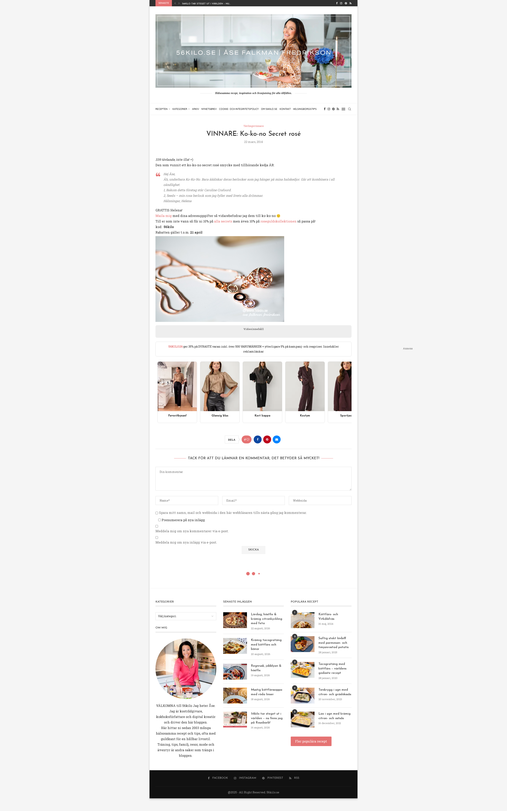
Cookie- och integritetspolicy (239, 108)
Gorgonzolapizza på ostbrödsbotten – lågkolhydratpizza (223, 4)
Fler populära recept (311, 741)
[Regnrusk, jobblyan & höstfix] (235, 672)
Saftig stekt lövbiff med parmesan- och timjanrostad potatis (333, 643)
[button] (175, 3)
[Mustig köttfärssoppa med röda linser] (235, 696)
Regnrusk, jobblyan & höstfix (266, 668)
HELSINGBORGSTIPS (305, 108)
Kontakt (285, 108)
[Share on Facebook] (258, 439)
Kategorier (179, 108)
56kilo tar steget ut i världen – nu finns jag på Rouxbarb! (267, 718)
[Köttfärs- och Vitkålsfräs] (302, 620)
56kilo (187, 706)
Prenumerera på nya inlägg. (183, 520)
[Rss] (351, 3)
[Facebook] (336, 3)
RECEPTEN (161, 108)
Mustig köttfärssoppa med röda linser (266, 692)
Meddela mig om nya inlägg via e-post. (186, 542)
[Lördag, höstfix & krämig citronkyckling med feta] (235, 620)
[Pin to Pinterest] (267, 439)
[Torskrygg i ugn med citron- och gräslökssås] (302, 696)
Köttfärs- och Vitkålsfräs (328, 616)
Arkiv (195, 108)
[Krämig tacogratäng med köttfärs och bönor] (235, 646)
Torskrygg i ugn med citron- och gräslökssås (334, 692)
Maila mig (163, 216)
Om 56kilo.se (269, 108)
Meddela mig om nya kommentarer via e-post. (192, 531)
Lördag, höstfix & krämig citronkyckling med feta (266, 619)
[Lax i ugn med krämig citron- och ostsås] (302, 719)
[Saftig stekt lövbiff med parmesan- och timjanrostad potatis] (302, 644)
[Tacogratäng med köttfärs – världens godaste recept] (302, 670)
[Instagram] (341, 3)
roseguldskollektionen (278, 221)
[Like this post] (247, 439)
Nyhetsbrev (209, 108)
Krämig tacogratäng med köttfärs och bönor (266, 645)
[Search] (350, 109)
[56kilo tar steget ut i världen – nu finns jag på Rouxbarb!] (235, 719)
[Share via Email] (277, 439)
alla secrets (223, 221)
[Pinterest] (346, 3)
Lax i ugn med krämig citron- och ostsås (334, 716)
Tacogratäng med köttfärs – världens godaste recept (332, 669)
